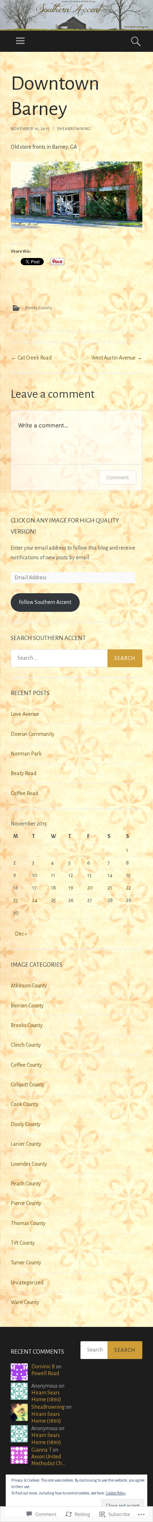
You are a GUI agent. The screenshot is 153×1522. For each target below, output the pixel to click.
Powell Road (45, 1373)
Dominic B (43, 1366)
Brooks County (38, 307)
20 (90, 888)
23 (15, 900)
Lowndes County (29, 1164)
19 (70, 888)
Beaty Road (23, 773)
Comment (117, 477)
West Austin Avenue (116, 358)
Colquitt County (27, 1084)
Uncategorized (27, 1282)
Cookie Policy (116, 1493)
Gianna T (41, 1450)
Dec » (21, 934)
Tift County (23, 1243)
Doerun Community (32, 734)
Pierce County (26, 1203)
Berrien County (27, 1005)
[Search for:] (76, 658)
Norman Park (26, 754)
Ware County (25, 1302)
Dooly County (26, 1124)
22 (128, 888)
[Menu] (20, 41)
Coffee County (26, 1065)
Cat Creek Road (31, 358)
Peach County (26, 1183)
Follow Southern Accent (45, 602)
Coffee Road (24, 793)
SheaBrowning (74, 129)
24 (34, 900)
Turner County (26, 1262)
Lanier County (26, 1144)
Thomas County (28, 1223)
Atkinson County (29, 985)
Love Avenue (25, 714)
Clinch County (26, 1045)
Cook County (24, 1104)
